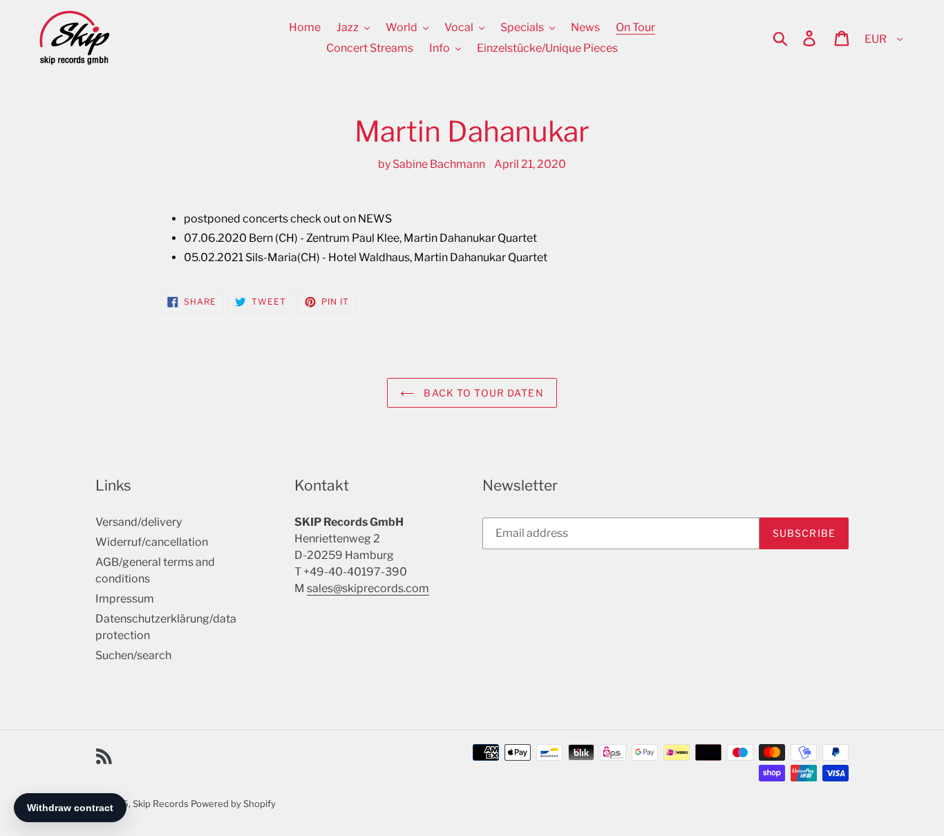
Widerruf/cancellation (151, 542)
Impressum (124, 598)
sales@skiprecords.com (368, 588)
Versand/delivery (138, 522)
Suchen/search (133, 655)
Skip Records (161, 803)
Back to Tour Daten (482, 393)
